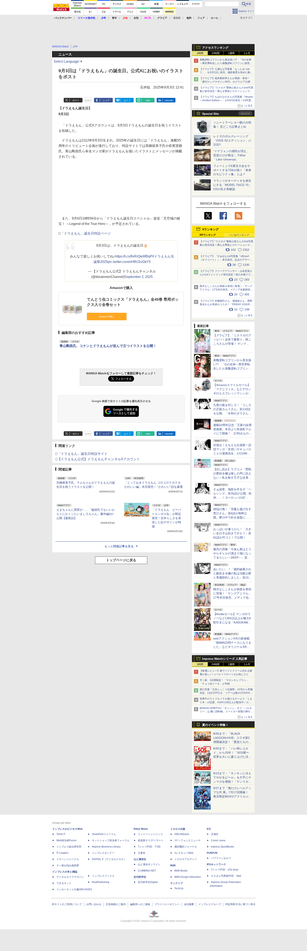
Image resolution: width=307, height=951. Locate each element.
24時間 (215, 53)
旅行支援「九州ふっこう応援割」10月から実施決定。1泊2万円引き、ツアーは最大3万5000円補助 (226, 693)
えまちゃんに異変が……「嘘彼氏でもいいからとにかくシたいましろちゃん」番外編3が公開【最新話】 (85, 514)
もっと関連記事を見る (119, 546)
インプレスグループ (209, 904)
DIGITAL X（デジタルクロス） (109, 859)
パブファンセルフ (221, 858)
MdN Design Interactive (187, 876)
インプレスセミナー (103, 852)
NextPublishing (100, 882)
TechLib (178, 888)
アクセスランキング (215, 47)
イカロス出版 (177, 828)
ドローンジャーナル (67, 859)
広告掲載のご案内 (116, 904)
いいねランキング (239, 234)
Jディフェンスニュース (187, 840)
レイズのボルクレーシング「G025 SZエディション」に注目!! (232, 140)
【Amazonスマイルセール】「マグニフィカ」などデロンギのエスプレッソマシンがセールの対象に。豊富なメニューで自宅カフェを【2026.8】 (232, 393)
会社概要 (189, 904)
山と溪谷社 (140, 859)
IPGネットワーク (216, 864)
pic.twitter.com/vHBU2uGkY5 (129, 262)
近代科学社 (140, 876)
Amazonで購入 (106, 316)
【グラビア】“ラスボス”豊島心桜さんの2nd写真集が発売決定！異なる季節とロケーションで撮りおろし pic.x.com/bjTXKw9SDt (226, 245)
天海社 (214, 834)
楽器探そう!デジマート (151, 840)
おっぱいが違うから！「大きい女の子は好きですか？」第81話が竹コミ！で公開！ (232, 533)
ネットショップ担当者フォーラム (110, 840)
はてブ (127, 100)
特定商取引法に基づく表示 (240, 904)
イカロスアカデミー (185, 859)
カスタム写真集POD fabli (226, 875)
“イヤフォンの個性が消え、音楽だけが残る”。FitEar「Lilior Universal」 (231, 155)
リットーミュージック (150, 834)
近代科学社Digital (148, 882)
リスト (88, 100)
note (148, 100)
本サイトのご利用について (67, 904)
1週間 (231, 53)
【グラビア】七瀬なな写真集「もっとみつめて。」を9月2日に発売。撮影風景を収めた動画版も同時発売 (226, 73)
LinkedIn (169, 100)
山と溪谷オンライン (149, 864)
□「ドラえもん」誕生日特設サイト (81, 453)
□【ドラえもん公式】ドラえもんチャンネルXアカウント (97, 459)
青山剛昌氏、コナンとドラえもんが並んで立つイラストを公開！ (108, 346)
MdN (173, 865)
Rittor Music (141, 828)
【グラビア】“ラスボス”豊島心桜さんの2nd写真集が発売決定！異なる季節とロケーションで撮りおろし (226, 91)
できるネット (63, 883)
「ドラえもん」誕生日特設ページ (86, 233)
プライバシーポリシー (167, 904)
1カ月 (247, 53)
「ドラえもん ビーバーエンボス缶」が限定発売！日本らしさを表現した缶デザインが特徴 (166, 518)
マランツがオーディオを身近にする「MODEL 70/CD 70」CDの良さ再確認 (232, 185)
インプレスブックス (103, 875)
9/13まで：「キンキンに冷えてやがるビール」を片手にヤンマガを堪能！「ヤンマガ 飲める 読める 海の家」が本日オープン (232, 782)
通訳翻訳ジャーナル (185, 846)
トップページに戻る (121, 560)
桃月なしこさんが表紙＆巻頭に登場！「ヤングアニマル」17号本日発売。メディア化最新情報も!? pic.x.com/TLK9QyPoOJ (226, 290)
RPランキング (208, 234)
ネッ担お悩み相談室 (67, 865)
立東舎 (141, 852)
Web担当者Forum (66, 840)
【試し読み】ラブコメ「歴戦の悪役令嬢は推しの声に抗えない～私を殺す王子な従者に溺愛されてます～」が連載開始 (232, 478)
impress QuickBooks (222, 846)
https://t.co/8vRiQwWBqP (133, 256)
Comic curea (218, 840)
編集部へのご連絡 (140, 904)
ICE (209, 828)
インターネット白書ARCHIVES (74, 889)
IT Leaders (62, 852)
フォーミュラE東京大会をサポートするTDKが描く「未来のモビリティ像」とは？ (232, 170)
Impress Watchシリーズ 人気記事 (224, 658)
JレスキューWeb (183, 852)
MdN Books (181, 870)
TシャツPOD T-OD (149, 846)
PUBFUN (212, 852)
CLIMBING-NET (147, 870)
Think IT (60, 834)
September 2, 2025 (138, 277)
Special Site (210, 113)
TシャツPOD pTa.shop (224, 869)
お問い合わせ (93, 904)
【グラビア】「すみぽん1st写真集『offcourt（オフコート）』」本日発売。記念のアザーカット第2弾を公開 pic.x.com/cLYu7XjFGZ (226, 260)
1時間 (200, 53)
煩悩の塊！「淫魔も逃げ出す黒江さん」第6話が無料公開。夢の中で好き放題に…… (232, 513)
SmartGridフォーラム (104, 834)
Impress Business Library (106, 846)
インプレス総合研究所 (68, 846)
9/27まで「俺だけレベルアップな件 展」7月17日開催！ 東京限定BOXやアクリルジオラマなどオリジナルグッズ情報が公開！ (232, 796)
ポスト (75, 100)
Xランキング (210, 229)
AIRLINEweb (181, 834)
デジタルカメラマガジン (70, 876)
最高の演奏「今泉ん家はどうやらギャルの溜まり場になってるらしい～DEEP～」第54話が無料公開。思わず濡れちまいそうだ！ (232, 557)
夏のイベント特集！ (215, 724)
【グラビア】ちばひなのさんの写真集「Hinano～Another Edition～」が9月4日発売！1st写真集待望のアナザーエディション (227, 100)
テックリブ (176, 883)
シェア (106, 100)
